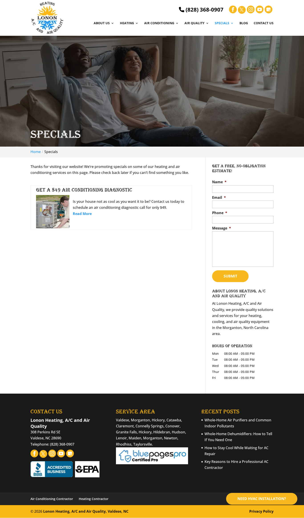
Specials (222, 23)
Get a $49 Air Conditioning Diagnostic (84, 190)
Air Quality (194, 23)
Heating (127, 23)
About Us (102, 23)
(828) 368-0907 (203, 9)
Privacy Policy (261, 511)
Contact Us (264, 23)
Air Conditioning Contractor (51, 499)
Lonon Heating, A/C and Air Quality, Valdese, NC (85, 511)
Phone (219, 213)
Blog (243, 23)
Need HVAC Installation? (261, 498)
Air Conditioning (159, 23)
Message (221, 228)
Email (219, 197)
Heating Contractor (93, 499)
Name (219, 182)
